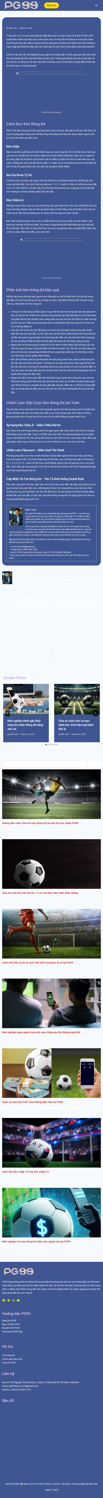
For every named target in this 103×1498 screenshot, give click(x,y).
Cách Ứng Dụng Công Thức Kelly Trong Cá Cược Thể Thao (80, 655)
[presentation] (26, 699)
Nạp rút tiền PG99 (11, 1324)
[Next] (95, 713)
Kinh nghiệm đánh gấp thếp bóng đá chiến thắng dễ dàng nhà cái (25, 725)
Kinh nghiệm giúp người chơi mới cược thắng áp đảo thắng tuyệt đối (41, 1032)
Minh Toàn (13, 28)
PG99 (34, 54)
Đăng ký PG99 (9, 1320)
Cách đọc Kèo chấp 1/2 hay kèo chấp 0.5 (25, 1171)
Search (5, 759)
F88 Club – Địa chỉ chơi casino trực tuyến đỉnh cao (25, 655)
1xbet (47, 1489)
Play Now (51, 5)
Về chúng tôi (8, 1355)
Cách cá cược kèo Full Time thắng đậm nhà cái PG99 (32, 1102)
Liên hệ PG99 (8, 1362)
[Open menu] (96, 5)
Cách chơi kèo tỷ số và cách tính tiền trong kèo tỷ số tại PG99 (37, 962)
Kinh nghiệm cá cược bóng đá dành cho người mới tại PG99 (36, 1241)
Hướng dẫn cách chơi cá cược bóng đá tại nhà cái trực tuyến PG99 (40, 823)
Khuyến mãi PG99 (11, 1328)
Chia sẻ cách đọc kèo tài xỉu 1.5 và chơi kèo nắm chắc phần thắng (40, 892)
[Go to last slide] (7, 713)
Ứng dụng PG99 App (12, 1331)
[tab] (46, 744)
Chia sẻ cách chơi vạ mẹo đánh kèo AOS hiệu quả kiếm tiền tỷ (76, 725)
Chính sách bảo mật (12, 1359)
